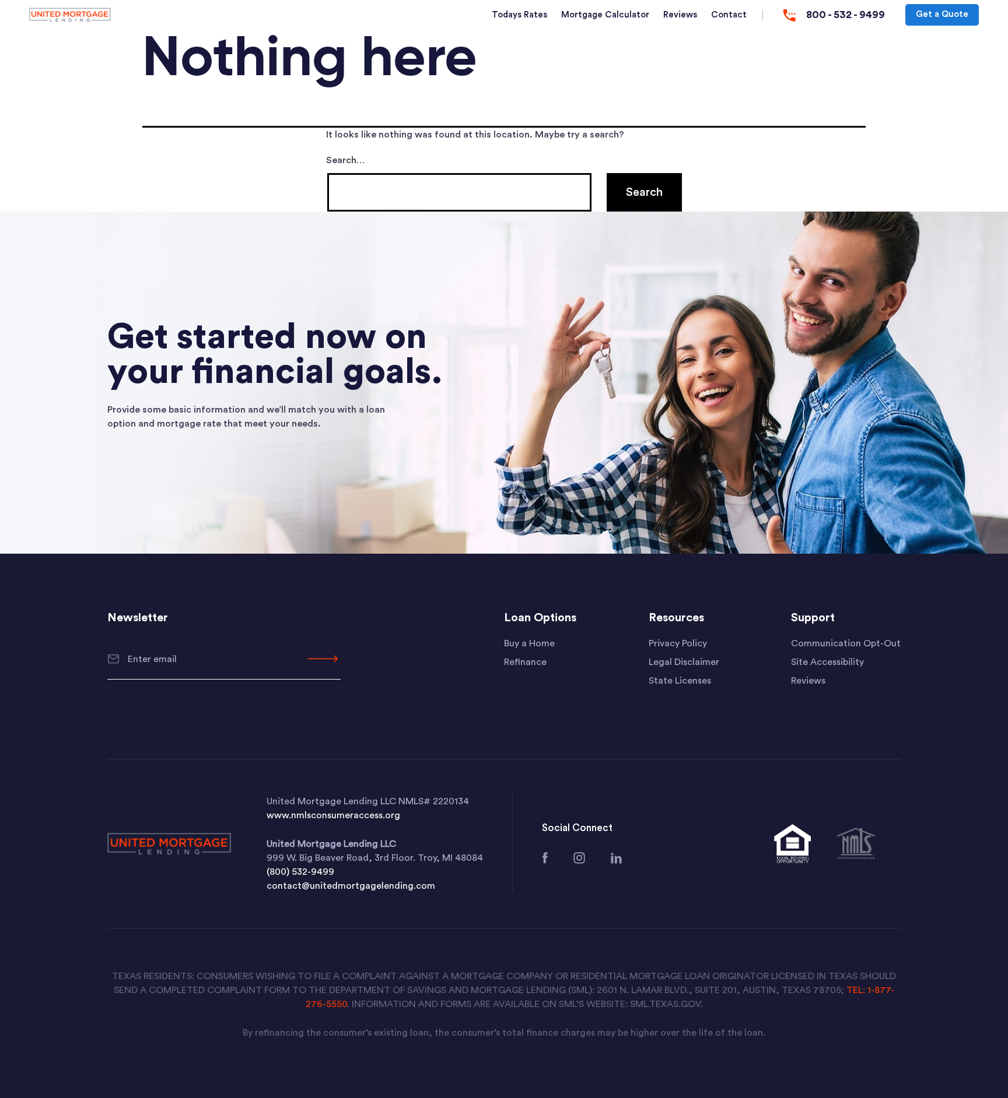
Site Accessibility (827, 662)
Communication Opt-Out (846, 643)
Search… (345, 160)
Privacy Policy (678, 643)
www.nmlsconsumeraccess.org (333, 815)
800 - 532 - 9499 (845, 14)
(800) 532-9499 (300, 872)
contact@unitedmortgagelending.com (351, 886)
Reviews (680, 14)
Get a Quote (942, 14)
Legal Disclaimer (684, 662)
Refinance (525, 662)
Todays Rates (519, 14)
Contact (729, 14)
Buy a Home (529, 643)
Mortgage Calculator (605, 14)
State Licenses (680, 680)
